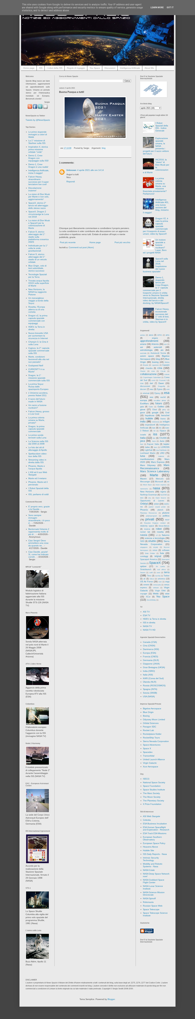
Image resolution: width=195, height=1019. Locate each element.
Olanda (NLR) (149, 682)
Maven (143, 478)
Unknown (71, 170)
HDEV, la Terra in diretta (154, 619)
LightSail (148, 450)
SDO (142, 541)
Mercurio (159, 479)
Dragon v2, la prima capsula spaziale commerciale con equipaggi (37, 319)
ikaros (163, 419)
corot (153, 380)
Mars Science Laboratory (154, 471)
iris (160, 428)
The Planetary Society (153, 800)
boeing (155, 362)
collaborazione (148, 374)
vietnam (156, 588)
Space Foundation (152, 786)
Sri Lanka (160, 566)
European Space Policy (154, 843)
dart (151, 383)
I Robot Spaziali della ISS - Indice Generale (161, 127)
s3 (157, 535)
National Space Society (154, 782)
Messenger (145, 482)
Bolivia (167, 362)
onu (149, 498)
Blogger (111, 999)
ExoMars (144, 403)
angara (155, 338)
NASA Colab (149, 870)
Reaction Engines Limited (154, 523)
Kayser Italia (153, 444)
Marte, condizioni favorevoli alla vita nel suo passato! (38, 359)
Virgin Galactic (150, 763)
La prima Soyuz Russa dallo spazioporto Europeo (38, 386)
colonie (166, 374)
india (142, 421)
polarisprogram (151, 516)
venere (146, 585)
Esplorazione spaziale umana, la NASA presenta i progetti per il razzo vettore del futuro (156, 146)
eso (151, 397)
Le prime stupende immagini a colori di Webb (37, 134)
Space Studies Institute (154, 789)
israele (143, 435)
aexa (151, 335)
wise (167, 593)
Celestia (147, 820)
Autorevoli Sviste (158, 353)
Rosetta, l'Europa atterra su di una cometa (36, 309)
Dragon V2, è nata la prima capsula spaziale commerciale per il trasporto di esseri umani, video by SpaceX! (155, 226)
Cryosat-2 (163, 380)
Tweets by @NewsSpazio (38, 120)
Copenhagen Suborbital (152, 377)
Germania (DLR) (151, 660)
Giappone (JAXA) (151, 663)
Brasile (145, 365)
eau (151, 389)
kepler (166, 444)
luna (142, 456)
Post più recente (68, 242)
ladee (147, 447)
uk (144, 579)
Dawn (161, 383)
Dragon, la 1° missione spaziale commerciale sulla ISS (39, 378)
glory (164, 409)
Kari (141, 444)
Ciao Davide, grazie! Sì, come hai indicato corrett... (38, 554)
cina (159, 368)
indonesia (155, 422)
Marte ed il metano (37, 478)
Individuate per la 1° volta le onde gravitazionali (38, 248)
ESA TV (146, 615)
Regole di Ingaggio (76, 68)
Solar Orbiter (150, 553)
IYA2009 (163, 438)
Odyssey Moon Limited (154, 719)
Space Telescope (151, 909)
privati (149, 519)
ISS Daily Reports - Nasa (155, 854)
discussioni (145, 386)
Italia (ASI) (148, 674)
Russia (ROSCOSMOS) (154, 685)
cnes (153, 371)
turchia (157, 576)
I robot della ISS (54, 68)
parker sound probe (157, 507)
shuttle (152, 541)
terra (166, 572)
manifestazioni (147, 459)
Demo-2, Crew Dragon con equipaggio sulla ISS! (38, 158)
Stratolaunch (145, 569)
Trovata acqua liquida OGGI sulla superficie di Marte (38, 283)
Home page (28, 68)
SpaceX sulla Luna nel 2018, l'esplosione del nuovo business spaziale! (155, 265)
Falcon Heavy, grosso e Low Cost (38, 412)
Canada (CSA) (150, 642)
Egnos (160, 389)
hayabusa (149, 415)
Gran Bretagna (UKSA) (154, 667)
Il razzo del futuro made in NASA (36, 400)
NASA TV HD (149, 630)
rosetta (160, 532)
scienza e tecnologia (155, 538)
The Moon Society (151, 797)
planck (160, 510)
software (165, 550)
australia (143, 353)
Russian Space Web (152, 906)
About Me (149, 68)
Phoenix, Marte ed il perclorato (38, 483)
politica (166, 515)
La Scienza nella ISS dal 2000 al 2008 (38, 442)
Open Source (161, 498)
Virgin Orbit (160, 591)
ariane (143, 344)
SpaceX (155, 563)
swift (151, 572)
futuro (158, 403)
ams (167, 335)
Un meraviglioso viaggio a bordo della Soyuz (38, 300)
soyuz (157, 556)
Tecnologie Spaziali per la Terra (37, 275)
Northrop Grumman (148, 495)
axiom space (147, 356)
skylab (155, 547)
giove (142, 409)
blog (103, 148)
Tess (149, 576)
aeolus (142, 335)
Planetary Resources (148, 513)
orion (156, 504)
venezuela (157, 585)
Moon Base (147, 485)
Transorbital (148, 756)
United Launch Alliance (154, 759)
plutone (165, 513)
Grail (167, 413)
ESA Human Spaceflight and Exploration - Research (156, 828)
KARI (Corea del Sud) (153, 678)
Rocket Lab (148, 730)
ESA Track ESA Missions (154, 833)
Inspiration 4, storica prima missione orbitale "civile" (38, 149)
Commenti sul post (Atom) (81, 247)
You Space (95, 68)
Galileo (161, 406)
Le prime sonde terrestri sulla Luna (37, 436)
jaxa (142, 440)
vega (167, 582)
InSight (166, 421)
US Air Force (146, 581)
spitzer (143, 566)
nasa (156, 488)
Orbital (144, 503)
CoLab (163, 371)
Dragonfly (161, 386)
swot (158, 572)
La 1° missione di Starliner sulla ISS (36, 141)
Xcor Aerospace (150, 766)
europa (143, 400)
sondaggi (144, 556)
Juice (154, 441)
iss (155, 434)
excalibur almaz (160, 400)
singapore (143, 547)
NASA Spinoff (149, 898)
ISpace (163, 431)
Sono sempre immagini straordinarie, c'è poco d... (39, 519)
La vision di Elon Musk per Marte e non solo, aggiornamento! (39, 197)
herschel (165, 415)
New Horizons (147, 491)
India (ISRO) (149, 671)
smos (154, 550)
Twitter (166, 576)
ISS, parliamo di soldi (38, 494)
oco (141, 498)
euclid (163, 397)
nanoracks (144, 489)
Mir (168, 482)
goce (142, 412)
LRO (162, 453)
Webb (156, 593)
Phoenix (144, 510)
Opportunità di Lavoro (152, 501)
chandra (148, 368)
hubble (149, 418)
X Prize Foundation (152, 804)
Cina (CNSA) (149, 645)
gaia (142, 407)
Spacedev (147, 752)
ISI (154, 431)
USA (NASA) (149, 696)
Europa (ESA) (149, 653)
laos (155, 447)
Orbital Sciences (151, 723)
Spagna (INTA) (150, 689)
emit (167, 389)
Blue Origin (148, 712)
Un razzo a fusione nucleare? (37, 406)
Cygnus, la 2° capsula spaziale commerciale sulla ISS (38, 350)
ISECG (146, 779)
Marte (154, 475)
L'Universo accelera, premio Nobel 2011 (38, 394)
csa (141, 383)
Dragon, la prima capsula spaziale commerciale (36, 429)
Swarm (142, 572)
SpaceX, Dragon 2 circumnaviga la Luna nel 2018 (38, 214)
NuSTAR (163, 495)
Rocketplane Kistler (152, 734)
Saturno (165, 535)
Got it (170, 7)
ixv (154, 438)
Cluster (142, 371)
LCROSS (165, 447)
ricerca (147, 529)
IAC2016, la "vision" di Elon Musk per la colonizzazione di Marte (156, 166)
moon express (161, 485)
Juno (162, 441)
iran (153, 428)
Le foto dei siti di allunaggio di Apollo (37, 448)
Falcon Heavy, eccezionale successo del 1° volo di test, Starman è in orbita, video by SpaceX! (156, 315)
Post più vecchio (122, 242)
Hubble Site (148, 850)
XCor (148, 597)
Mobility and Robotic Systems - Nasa (152, 865)
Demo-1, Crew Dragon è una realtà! (38, 165)
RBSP (167, 520)
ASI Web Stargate (151, 816)
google (155, 412)
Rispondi (70, 181)
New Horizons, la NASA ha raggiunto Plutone (37, 292)
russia (143, 535)
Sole (162, 553)
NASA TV (147, 626)
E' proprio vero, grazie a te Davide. (39, 507)
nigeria (163, 492)
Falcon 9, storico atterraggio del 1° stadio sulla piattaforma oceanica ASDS (38, 236)
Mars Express (158, 462)
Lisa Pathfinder (161, 450)
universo (161, 579)
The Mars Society (151, 793)
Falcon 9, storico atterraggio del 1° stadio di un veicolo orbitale (37, 258)
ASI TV (146, 611)
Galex (151, 407)
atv (162, 350)
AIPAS (159, 335)
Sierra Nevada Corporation (156, 741)
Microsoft (159, 482)
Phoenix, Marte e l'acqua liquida (36, 467)
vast (160, 582)
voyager (143, 594)
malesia (161, 456)
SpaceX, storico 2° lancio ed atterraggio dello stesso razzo (38, 205)
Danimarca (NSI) (151, 649)
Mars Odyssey (148, 465)
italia (142, 437)
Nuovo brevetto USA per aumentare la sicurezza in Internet (38, 335)
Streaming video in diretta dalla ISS (37, 461)
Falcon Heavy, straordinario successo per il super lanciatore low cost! (38, 180)
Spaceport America (148, 559)
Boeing (146, 716)
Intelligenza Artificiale (130, 68)
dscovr (143, 389)
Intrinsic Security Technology (151, 859)
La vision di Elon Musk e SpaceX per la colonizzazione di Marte (39, 224)
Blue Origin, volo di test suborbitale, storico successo (37, 268)
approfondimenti (149, 340)
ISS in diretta (149, 622)
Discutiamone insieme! (34, 189)
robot (159, 528)
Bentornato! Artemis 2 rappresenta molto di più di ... (38, 531)
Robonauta (148, 902)
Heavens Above (150, 847)
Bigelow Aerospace (152, 708)
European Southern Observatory (152, 838)
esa (166, 393)
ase (165, 344)
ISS (40, 68)
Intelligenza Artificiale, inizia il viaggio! (38, 171)
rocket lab (145, 532)
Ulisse (152, 579)
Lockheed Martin (147, 453)
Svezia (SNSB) (150, 693)
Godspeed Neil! (35, 365)
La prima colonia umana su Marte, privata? (36, 420)
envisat (146, 393)
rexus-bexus (164, 526)
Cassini (165, 365)
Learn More (157, 7)
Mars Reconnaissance (154, 467)
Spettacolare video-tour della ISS (37, 454)
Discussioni (110, 68)
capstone (155, 365)
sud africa (161, 569)
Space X (147, 748)
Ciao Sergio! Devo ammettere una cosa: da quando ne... (38, 543)
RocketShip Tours (151, 737)
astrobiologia (146, 350)
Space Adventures (151, 745)
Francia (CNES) (150, 656)
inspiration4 (150, 425)
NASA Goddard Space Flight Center (153, 881)
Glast (154, 410)
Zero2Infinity (151, 600)
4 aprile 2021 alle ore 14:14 (90, 170)
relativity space (147, 526)
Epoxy (157, 393)
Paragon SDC (149, 726)
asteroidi (158, 347)
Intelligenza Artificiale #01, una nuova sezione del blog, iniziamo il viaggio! (156, 206)
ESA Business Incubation (155, 823)
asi (141, 347)
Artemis (155, 344)
